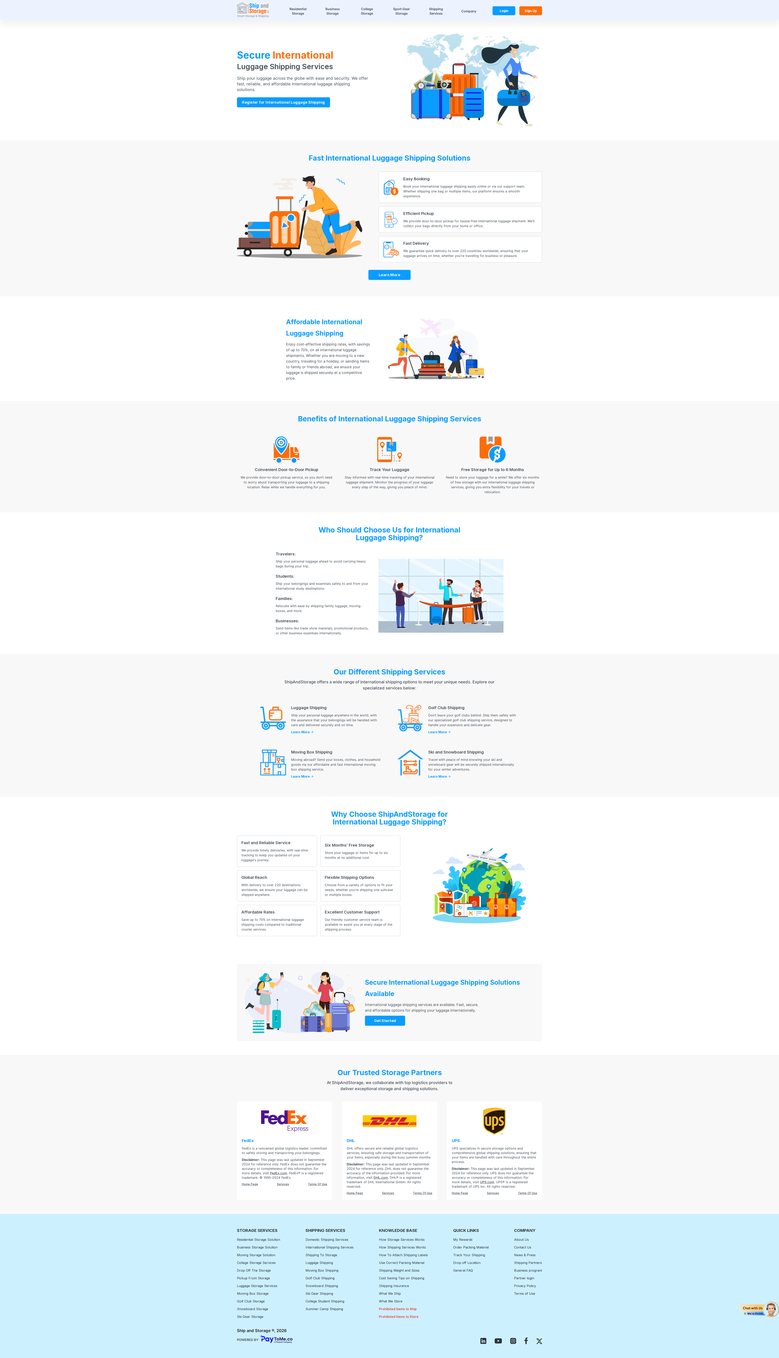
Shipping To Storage (321, 1255)
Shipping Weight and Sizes (399, 1270)
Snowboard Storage (252, 1309)
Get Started (385, 1021)
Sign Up (531, 11)
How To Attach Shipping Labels (403, 1255)
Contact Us (522, 1247)
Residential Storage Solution (258, 1240)
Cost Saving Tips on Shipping (401, 1278)
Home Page (250, 1184)
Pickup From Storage (253, 1278)
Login (504, 11)
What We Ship (390, 1293)
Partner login (524, 1278)
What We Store (390, 1301)
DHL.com (380, 1178)
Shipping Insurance (394, 1286)
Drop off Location (467, 1263)
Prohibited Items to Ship (398, 1309)
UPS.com (487, 1182)
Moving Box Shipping (322, 1270)
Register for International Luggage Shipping (283, 102)
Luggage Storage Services (257, 1286)
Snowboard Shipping (322, 1286)
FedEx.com (278, 1173)
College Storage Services (256, 1263)
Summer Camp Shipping (324, 1309)
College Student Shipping (325, 1301)
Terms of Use (524, 1293)
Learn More (389, 275)
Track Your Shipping (469, 1255)
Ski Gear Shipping (319, 1293)
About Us (521, 1240)
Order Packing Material (471, 1247)
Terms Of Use (317, 1184)
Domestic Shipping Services (327, 1240)
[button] (759, 1309)
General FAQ (463, 1270)
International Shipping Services (330, 1247)
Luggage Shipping (319, 1263)
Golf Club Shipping (320, 1278)
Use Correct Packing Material (401, 1263)
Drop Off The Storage (254, 1270)
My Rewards (462, 1240)
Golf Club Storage (251, 1301)
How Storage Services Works (402, 1240)
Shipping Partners (528, 1263)
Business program (528, 1270)
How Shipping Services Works (402, 1247)
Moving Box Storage (253, 1293)
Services (283, 1184)
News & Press (525, 1255)
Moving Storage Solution (256, 1255)
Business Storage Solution (257, 1247)
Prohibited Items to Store (399, 1317)
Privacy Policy (525, 1286)
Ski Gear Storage (250, 1317)
